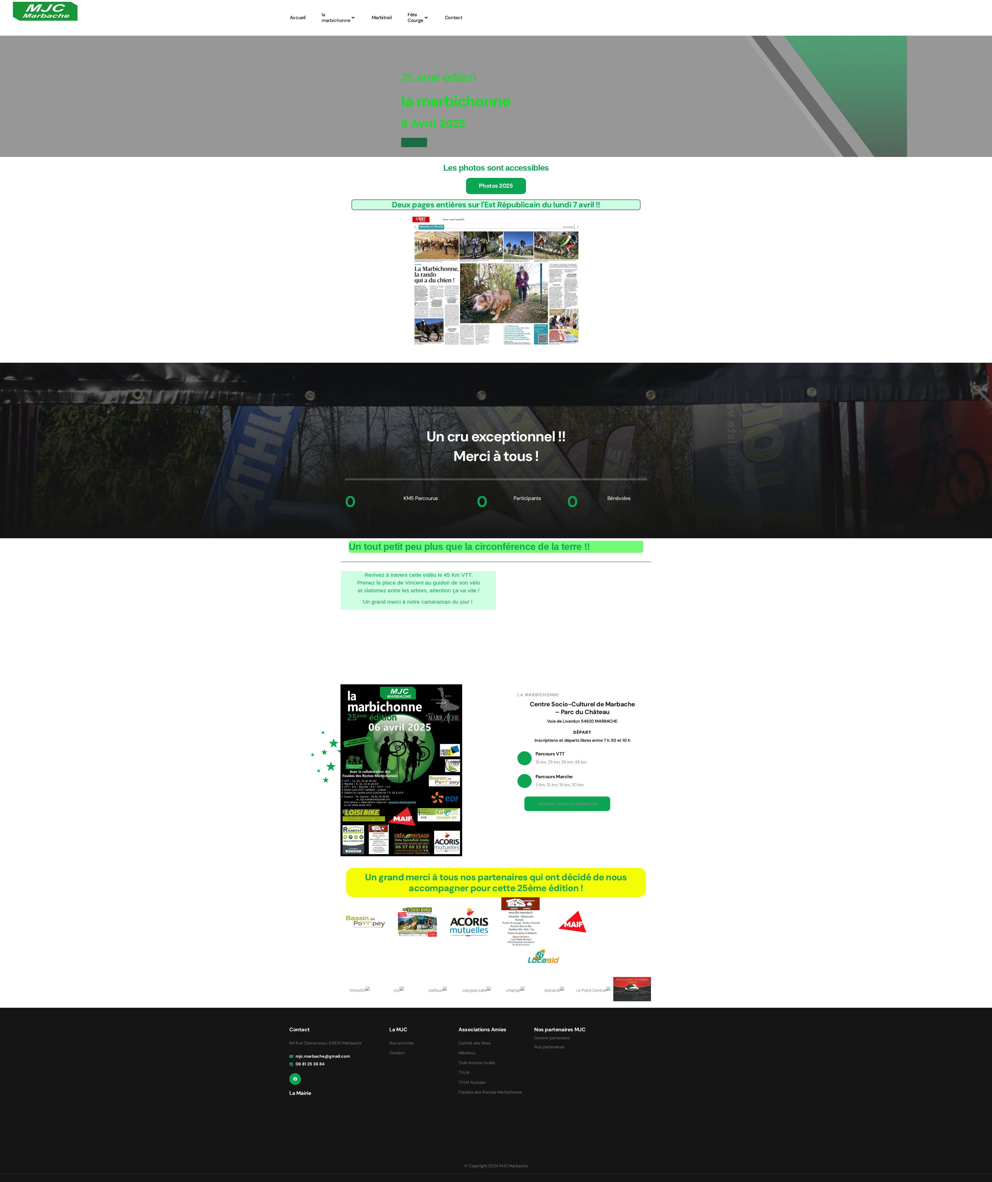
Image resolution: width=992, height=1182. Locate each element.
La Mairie (300, 1093)
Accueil (298, 17)
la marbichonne (336, 18)
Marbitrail (382, 17)
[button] (567, 804)
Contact (453, 17)
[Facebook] (295, 1079)
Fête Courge (415, 18)
